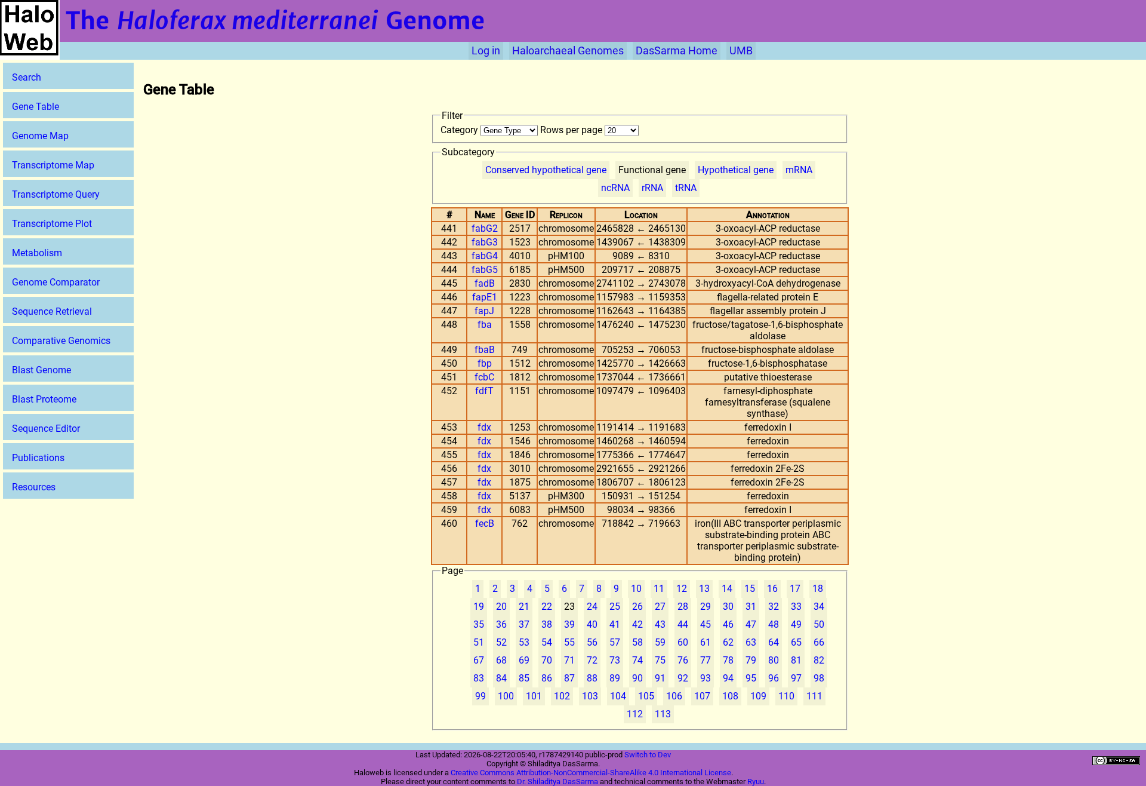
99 (480, 696)
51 (478, 642)
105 (646, 696)
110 (786, 696)
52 (501, 642)
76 (682, 660)
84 (501, 678)
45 (705, 624)
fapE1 (484, 297)
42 (637, 624)
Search (26, 77)
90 (637, 678)
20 (501, 606)
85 (524, 678)
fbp (485, 363)
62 (728, 642)
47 (750, 624)
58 (637, 642)
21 (524, 606)
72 (592, 660)
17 (795, 588)
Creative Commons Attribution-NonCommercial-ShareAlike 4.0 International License (591, 772)
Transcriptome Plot (52, 223)
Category (460, 130)
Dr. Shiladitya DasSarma (557, 781)
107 (702, 696)
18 (817, 588)
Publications (38, 457)
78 (728, 660)
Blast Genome (41, 370)
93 (705, 678)
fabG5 (485, 269)
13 (704, 588)
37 (524, 624)
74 (637, 660)
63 (750, 642)
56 (592, 642)
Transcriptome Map (53, 165)
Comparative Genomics (61, 340)
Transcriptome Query (56, 194)
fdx (484, 427)
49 (796, 624)
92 (682, 678)
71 (569, 660)
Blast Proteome (44, 399)
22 (546, 606)
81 (796, 660)
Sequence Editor (46, 428)
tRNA (686, 188)
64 (773, 642)
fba (485, 324)
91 (660, 678)
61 (705, 642)
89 (614, 678)
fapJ (484, 311)
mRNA (798, 170)
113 (663, 714)
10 (636, 588)
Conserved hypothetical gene (545, 170)
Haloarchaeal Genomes (568, 51)
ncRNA (615, 188)
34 (819, 606)
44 (682, 624)
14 (727, 588)
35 (478, 624)
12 (681, 588)
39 (569, 624)
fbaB (485, 349)
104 (618, 696)
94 (728, 678)
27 (660, 606)
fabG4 (485, 256)
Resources (34, 487)
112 (635, 714)
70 (546, 660)
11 (659, 588)
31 (750, 606)
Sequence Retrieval (52, 311)
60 (682, 642)
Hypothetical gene (736, 170)
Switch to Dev (647, 754)
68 (501, 660)
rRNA (652, 188)
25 (614, 606)
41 (614, 624)
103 (590, 696)
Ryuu (755, 781)
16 (772, 588)
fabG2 (485, 228)
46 (728, 624)
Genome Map (40, 136)
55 (569, 642)
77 (705, 660)
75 (660, 660)
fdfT (484, 391)
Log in (486, 51)
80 (773, 660)
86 (546, 678)
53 (524, 642)
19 (478, 606)
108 (730, 696)
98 (819, 678)
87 (569, 678)
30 (728, 606)
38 (546, 624)
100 (506, 696)
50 (819, 624)
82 (819, 660)
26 (637, 606)
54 (546, 642)
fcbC (484, 377)
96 (773, 678)
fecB (484, 523)
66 (819, 642)
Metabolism (37, 253)
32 (773, 606)
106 (674, 696)
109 (758, 696)
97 (796, 678)
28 (682, 606)
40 (592, 624)
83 (478, 678)
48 (773, 624)
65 (796, 642)
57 (614, 642)
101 (534, 696)
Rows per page (572, 130)
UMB (741, 51)
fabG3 (485, 242)
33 (796, 606)
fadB (485, 283)
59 (660, 642)
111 (814, 696)
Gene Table (35, 106)
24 (592, 606)
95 (750, 678)
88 (592, 678)
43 (660, 624)
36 (501, 624)
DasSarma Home (676, 51)
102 (562, 696)
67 (478, 660)
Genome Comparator (56, 282)
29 (705, 606)
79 (750, 660)
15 (749, 588)
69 (524, 660)
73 (614, 660)
